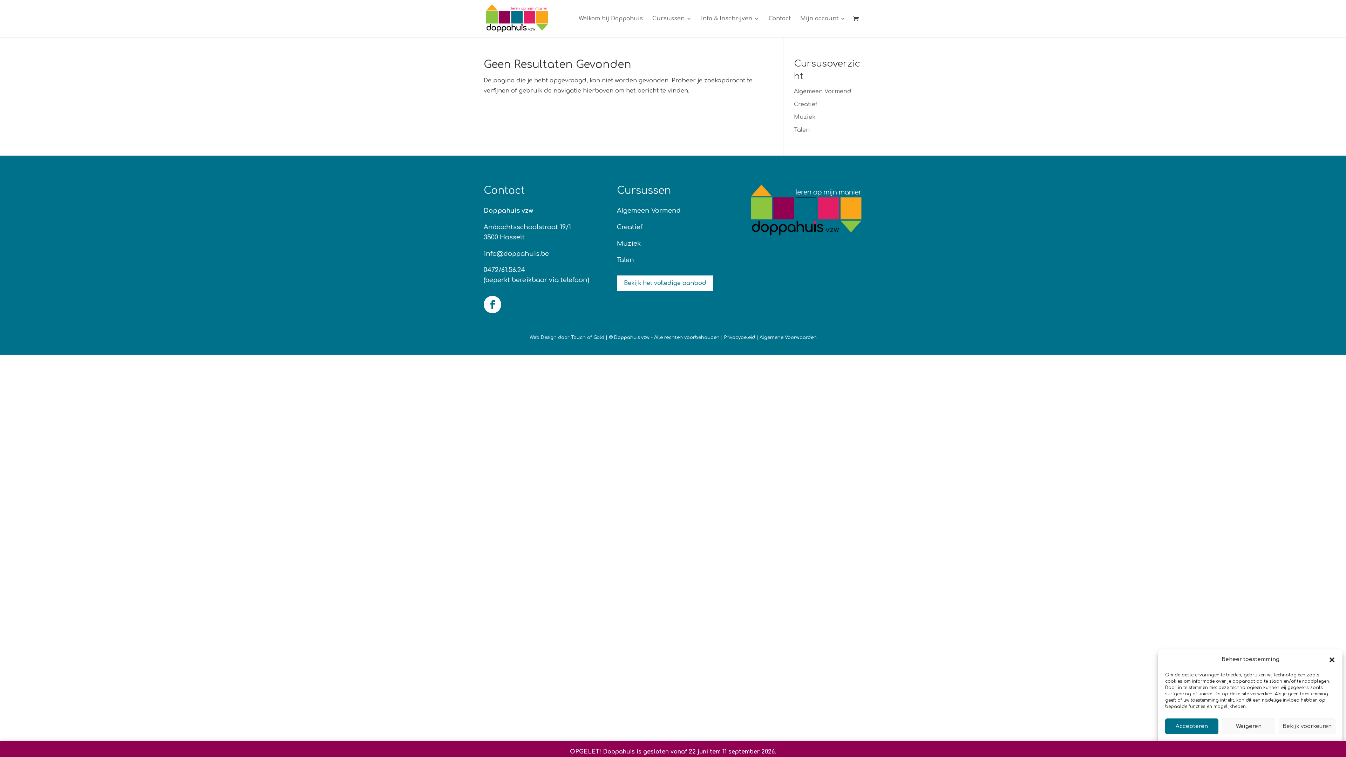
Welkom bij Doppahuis (611, 19)
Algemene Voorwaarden (788, 337)
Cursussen (668, 19)
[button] (1331, 659)
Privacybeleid (739, 337)
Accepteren (1192, 726)
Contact (780, 19)
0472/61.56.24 (504, 269)
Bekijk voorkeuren (1307, 726)
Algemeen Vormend (822, 91)
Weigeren (1249, 726)
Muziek (804, 117)
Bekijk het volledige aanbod (665, 283)
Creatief (805, 104)
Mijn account (819, 19)
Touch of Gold (587, 337)
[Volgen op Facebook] (492, 304)
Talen (802, 130)
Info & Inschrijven (726, 19)
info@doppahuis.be (516, 253)
